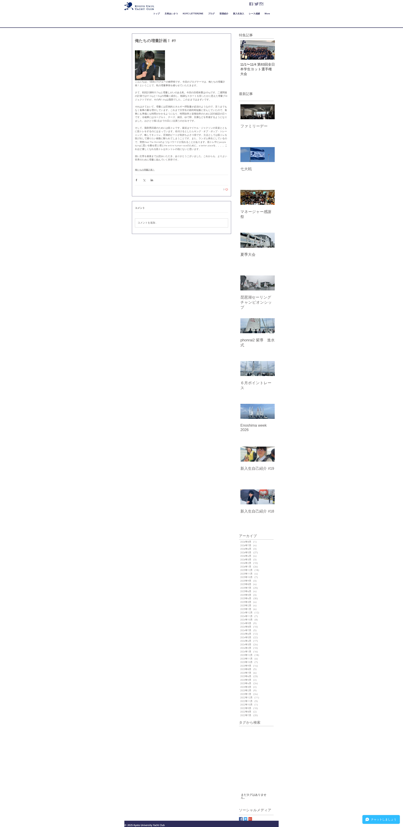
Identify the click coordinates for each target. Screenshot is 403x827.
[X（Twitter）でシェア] (144, 180)
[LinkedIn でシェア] (151, 180)
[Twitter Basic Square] (245, 819)
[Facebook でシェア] (136, 180)
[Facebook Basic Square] (241, 819)
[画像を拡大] (150, 65)
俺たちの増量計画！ (145, 170)
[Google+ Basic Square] (250, 819)
